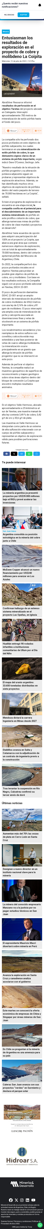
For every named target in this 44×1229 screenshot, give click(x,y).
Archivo (12, 1224)
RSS (18, 1224)
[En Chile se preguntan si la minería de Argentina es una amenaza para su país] (22, 1035)
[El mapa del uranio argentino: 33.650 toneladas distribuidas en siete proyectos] (22, 668)
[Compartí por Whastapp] (29, 454)
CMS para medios (18, 1227)
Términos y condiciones (22, 1221)
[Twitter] (16, 1200)
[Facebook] (11, 1200)
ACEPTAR (23, 15)
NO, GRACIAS (9, 15)
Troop (30, 1227)
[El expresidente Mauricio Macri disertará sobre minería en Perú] (22, 929)
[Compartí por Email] (21, 454)
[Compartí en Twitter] (14, 454)
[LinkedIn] (28, 1200)
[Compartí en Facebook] (6, 454)
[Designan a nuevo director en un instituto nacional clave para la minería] (22, 855)
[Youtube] (33, 1200)
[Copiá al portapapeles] (36, 454)
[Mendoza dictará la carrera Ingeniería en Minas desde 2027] (22, 704)
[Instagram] (22, 1200)
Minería (6, 32)
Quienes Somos (7, 1221)
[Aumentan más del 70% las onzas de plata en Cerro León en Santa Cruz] (22, 820)
